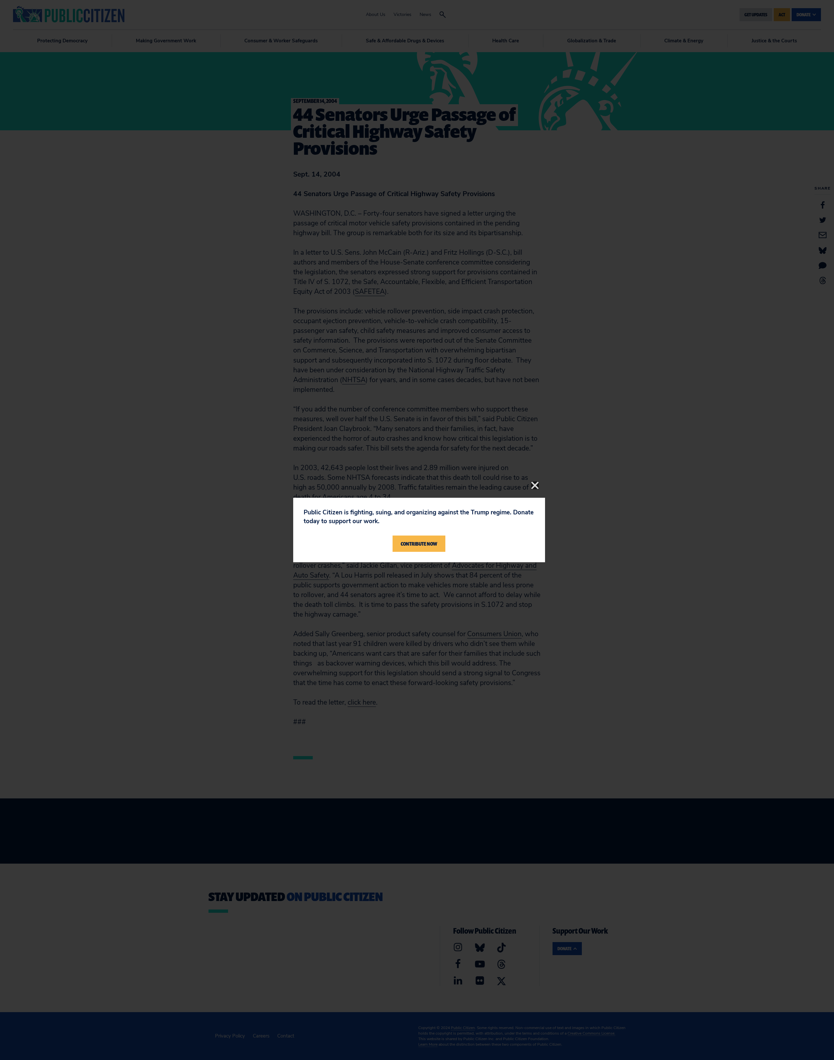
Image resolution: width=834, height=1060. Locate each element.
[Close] (535, 485)
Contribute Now (419, 543)
